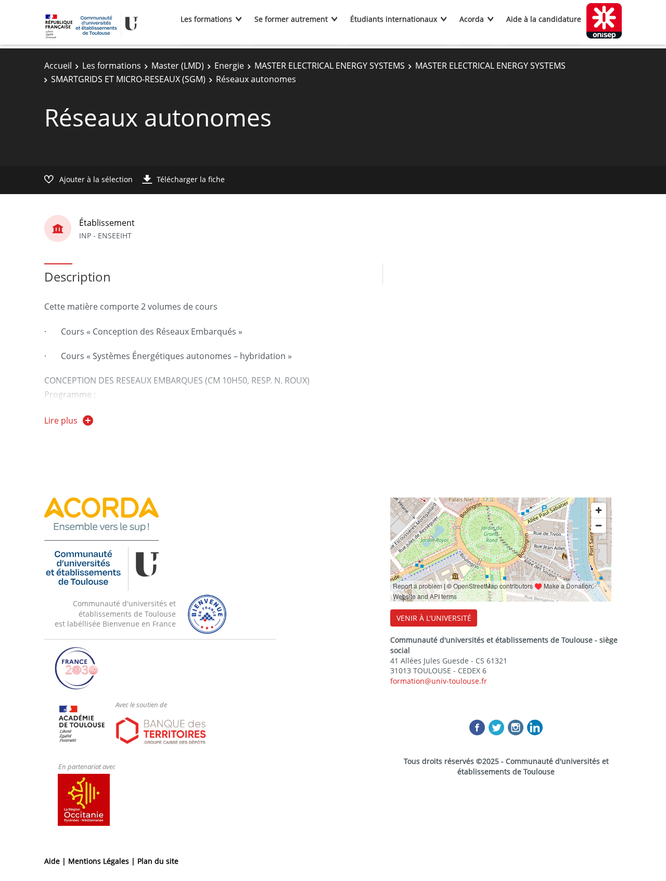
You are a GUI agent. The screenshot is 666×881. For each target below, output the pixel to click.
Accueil (58, 65)
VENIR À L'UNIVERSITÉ (433, 618)
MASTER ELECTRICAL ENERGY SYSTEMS (329, 65)
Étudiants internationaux (393, 19)
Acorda (471, 19)
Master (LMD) (177, 65)
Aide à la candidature (543, 19)
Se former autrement (291, 19)
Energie (229, 65)
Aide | (56, 861)
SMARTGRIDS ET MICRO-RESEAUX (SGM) (128, 79)
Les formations (206, 19)
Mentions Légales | (102, 861)
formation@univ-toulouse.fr (438, 681)
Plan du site (157, 861)
